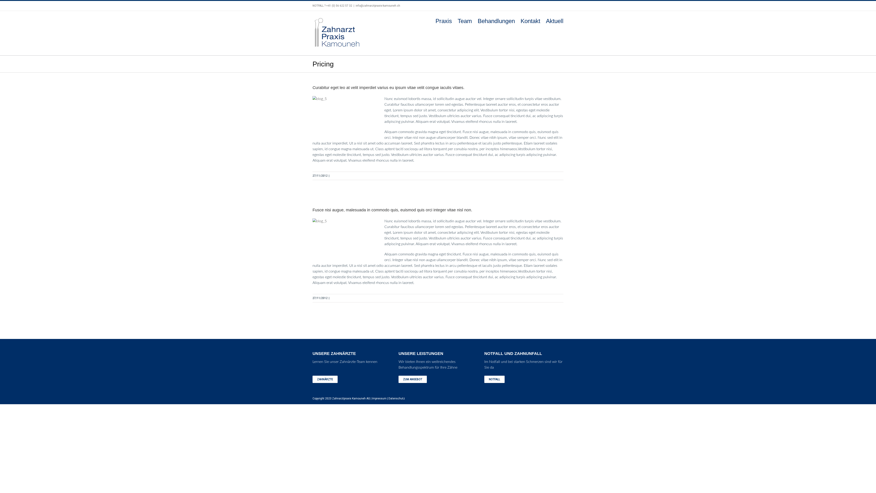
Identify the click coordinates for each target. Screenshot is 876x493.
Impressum (379, 398)
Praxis (443, 21)
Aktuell (554, 21)
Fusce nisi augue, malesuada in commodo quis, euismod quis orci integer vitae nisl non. (392, 210)
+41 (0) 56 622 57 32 (339, 5)
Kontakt (530, 21)
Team (465, 21)
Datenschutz (396, 398)
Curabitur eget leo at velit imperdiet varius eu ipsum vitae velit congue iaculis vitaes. (388, 87)
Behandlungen (496, 21)
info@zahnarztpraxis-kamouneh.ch (378, 5)
